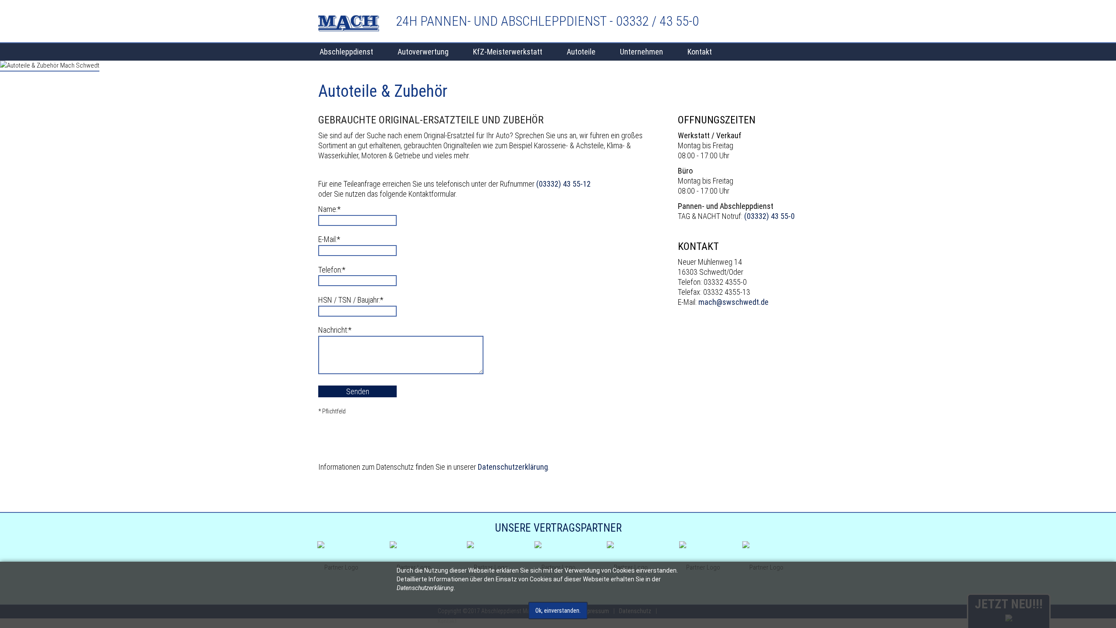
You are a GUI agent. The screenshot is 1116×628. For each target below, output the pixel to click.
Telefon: (333, 269)
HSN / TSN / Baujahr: (350, 299)
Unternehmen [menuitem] (641, 51)
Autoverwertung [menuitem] (423, 51)
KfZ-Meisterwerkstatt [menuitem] (507, 51)
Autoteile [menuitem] (581, 51)
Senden (357, 391)
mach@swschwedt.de (733, 302)
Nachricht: (334, 329)
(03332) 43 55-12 (563, 183)
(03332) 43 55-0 (769, 216)
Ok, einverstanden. (558, 610)
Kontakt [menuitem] (699, 51)
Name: (333, 209)
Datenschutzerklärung (513, 466)
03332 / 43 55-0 (657, 21)
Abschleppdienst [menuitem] (346, 51)
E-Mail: (333, 239)
